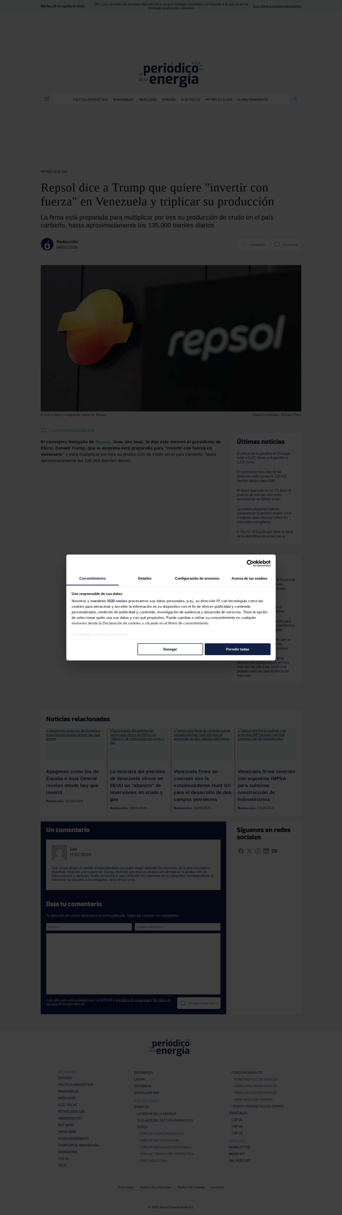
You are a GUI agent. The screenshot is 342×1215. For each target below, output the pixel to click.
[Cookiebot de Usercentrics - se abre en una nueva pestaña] (250, 563)
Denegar (170, 649)
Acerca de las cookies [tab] (249, 578)
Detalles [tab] (144, 578)
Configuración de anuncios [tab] (197, 578)
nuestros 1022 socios (109, 601)
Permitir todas (237, 649)
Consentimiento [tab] (92, 578)
